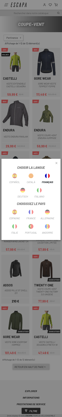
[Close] (56, 163)
